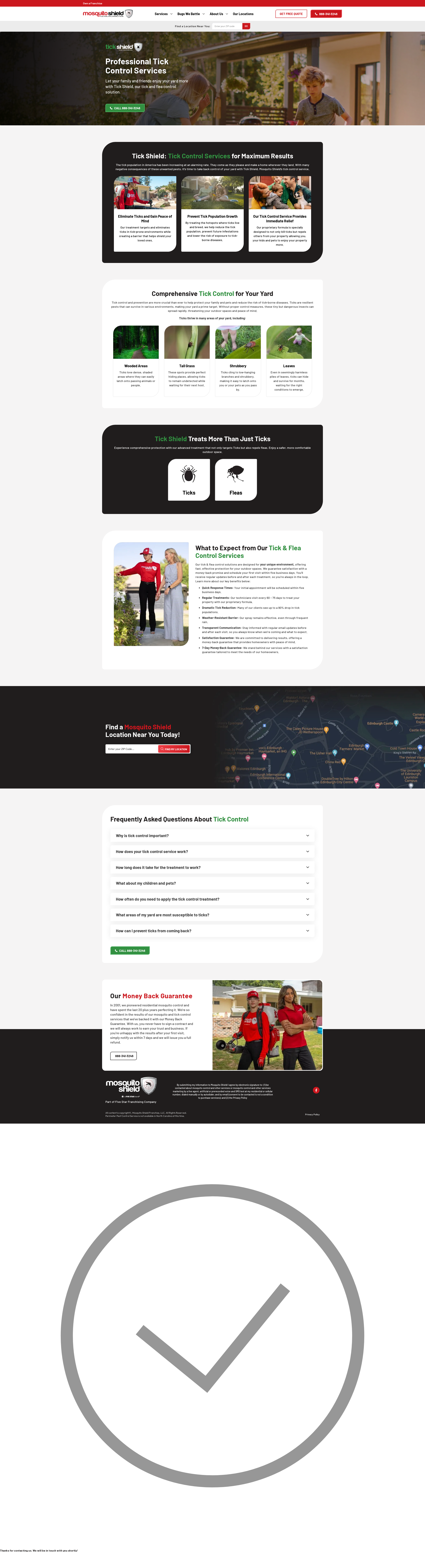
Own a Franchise (92, 3)
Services (161, 14)
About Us (216, 14)
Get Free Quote (291, 14)
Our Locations (243, 14)
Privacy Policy (240, 1097)
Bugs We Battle (188, 14)
